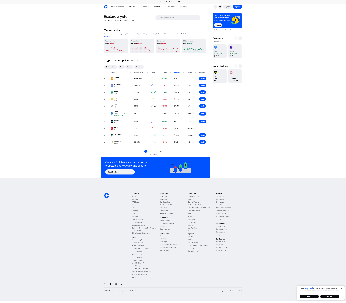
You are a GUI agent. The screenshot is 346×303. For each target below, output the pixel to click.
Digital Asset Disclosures (141, 233)
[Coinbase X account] (104, 284)
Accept (329, 296)
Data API (191, 225)
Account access (221, 213)
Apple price (220, 244)
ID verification (221, 205)
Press (134, 208)
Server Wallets (193, 202)
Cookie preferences (139, 225)
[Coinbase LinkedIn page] (110, 284)
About (134, 196)
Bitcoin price (220, 226)
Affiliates (135, 202)
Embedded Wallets (195, 205)
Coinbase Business (167, 223)
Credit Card (164, 208)
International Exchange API (198, 245)
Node (190, 231)
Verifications (192, 228)
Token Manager (165, 229)
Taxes (134, 277)
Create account (221, 202)
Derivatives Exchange (168, 247)
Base (190, 199)
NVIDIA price (220, 242)
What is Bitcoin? (138, 263)
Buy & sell (163, 196)
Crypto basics (137, 251)
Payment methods (222, 211)
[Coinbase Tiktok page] (122, 284)
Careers (135, 199)
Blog (133, 205)
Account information (223, 208)
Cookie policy (137, 222)
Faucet (190, 239)
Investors (135, 213)
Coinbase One (165, 202)
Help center (220, 196)
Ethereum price (221, 229)
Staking (163, 239)
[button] (132, 7)
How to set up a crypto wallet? (143, 272)
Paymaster (192, 219)
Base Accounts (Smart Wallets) (199, 208)
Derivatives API (193, 251)
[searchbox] (180, 17)
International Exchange (168, 244)
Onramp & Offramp (194, 211)
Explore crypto (137, 240)
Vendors (135, 216)
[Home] (106, 7)
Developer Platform (195, 196)
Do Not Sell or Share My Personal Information (144, 229)
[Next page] (164, 151)
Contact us (220, 199)
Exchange (163, 242)
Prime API (191, 248)
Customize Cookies (333, 290)
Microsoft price (221, 247)
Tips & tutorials (137, 254)
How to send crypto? (139, 274)
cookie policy (308, 288)
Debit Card (164, 211)
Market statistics (138, 246)
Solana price (220, 232)
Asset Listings (165, 220)
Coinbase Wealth (166, 205)
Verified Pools (165, 250)
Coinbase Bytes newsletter (142, 248)
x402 (189, 213)
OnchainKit (192, 222)
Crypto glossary (138, 257)
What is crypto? (137, 266)
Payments (163, 226)
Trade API (191, 216)
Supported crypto (222, 216)
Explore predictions (167, 213)
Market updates (137, 260)
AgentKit (191, 234)
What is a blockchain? (140, 269)
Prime (162, 236)
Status (218, 219)
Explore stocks (137, 243)
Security (135, 211)
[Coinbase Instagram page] (116, 284)
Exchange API (193, 242)
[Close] (341, 288)
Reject (309, 296)
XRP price (219, 235)
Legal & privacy (137, 219)
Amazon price (221, 250)
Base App (163, 199)
